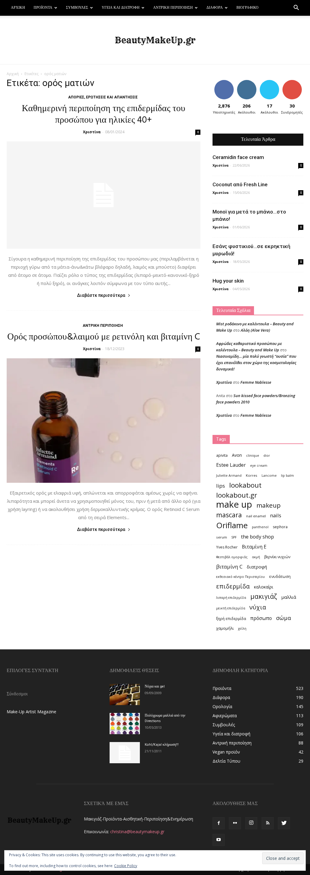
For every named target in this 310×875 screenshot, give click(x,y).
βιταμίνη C (229, 566)
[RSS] (268, 823)
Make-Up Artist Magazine (31, 711)
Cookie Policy (125, 865)
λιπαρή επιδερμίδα (231, 597)
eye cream (258, 465)
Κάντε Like (224, 82)
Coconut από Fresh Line (240, 184)
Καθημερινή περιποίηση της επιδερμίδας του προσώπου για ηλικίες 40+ (103, 114)
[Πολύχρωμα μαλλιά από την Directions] (125, 723)
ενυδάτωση (280, 576)
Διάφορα (214, 8)
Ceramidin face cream (238, 157)
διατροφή (257, 567)
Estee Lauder (231, 465)
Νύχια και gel (155, 687)
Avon (237, 455)
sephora (280, 526)
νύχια (257, 607)
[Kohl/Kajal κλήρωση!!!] (125, 752)
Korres (251, 475)
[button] (296, 8)
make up (234, 504)
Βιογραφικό (247, 8)
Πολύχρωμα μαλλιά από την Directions (165, 718)
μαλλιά (288, 597)
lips (220, 485)
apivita (222, 455)
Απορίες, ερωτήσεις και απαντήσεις (103, 97)
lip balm (287, 475)
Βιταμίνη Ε (254, 547)
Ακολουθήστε (248, 82)
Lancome (269, 475)
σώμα (283, 618)
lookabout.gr (236, 495)
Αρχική (18, 8)
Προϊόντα (43, 8)
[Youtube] (219, 840)
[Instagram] (251, 823)
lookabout (245, 485)
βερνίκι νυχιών (277, 556)
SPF (234, 537)
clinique (252, 455)
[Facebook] (219, 823)
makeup (268, 505)
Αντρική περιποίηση (173, 8)
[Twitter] (284, 823)
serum (221, 537)
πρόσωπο (261, 618)
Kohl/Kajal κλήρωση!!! (162, 745)
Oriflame (232, 525)
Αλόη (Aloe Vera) (255, 330)
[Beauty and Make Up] (155, 40)
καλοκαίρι (263, 587)
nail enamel (256, 516)
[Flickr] (235, 823)
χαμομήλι (225, 628)
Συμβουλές (77, 8)
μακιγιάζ (263, 596)
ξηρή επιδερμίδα (231, 618)
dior (266, 455)
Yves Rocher (227, 547)
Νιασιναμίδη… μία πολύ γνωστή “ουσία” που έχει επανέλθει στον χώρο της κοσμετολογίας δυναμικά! (256, 362)
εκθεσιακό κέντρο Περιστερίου (240, 577)
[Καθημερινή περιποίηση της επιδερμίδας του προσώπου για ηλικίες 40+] (103, 195)
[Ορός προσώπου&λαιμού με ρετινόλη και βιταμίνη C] (103, 420)
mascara (229, 515)
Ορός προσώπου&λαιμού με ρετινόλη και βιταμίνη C (103, 337)
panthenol (260, 527)
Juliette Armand (229, 475)
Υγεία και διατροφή (121, 8)
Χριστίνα (92, 131)
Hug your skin (228, 281)
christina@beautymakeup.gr (137, 831)
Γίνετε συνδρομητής (295, 84)
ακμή (256, 557)
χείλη (242, 628)
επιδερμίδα (233, 586)
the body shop (257, 536)
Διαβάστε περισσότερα (101, 295)
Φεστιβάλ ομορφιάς (232, 557)
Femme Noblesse (255, 382)
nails (275, 515)
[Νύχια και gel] (125, 694)
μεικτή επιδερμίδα (230, 608)
